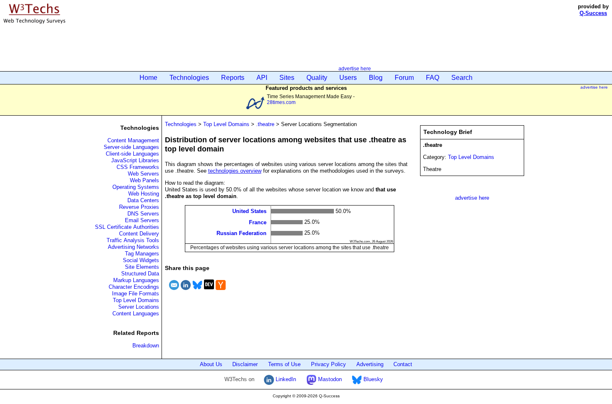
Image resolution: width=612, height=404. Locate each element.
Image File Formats (135, 293)
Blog (376, 77)
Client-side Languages (132, 154)
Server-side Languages (131, 147)
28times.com (281, 102)
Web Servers (143, 174)
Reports (232, 77)
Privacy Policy (328, 364)
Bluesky (372, 379)
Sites (286, 77)
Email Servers (142, 220)
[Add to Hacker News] (220, 291)
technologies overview (234, 171)
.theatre (265, 124)
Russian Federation (241, 233)
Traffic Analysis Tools (133, 240)
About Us (211, 364)
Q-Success (593, 13)
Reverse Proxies (139, 207)
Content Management (133, 140)
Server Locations (138, 307)
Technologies (189, 77)
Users (348, 77)
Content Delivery (139, 234)
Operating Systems (135, 187)
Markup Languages (136, 280)
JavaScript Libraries (135, 160)
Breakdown (145, 345)
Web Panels (144, 180)
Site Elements (142, 267)
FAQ (432, 77)
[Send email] (174, 291)
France (257, 222)
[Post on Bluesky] (197, 291)
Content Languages (135, 313)
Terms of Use (284, 364)
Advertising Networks (133, 247)
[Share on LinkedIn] (186, 291)
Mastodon (329, 379)
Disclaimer (245, 364)
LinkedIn (285, 379)
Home (148, 77)
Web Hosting (143, 194)
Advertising (369, 364)
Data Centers (143, 200)
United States (249, 211)
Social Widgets (141, 260)
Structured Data (140, 273)
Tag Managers (142, 253)
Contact (402, 364)
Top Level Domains (136, 300)
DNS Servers (143, 214)
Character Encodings (134, 287)
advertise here (354, 68)
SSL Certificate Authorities (127, 227)
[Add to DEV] (209, 291)
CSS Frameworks (138, 167)
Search (462, 77)
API (261, 77)
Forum (404, 77)
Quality (316, 77)
